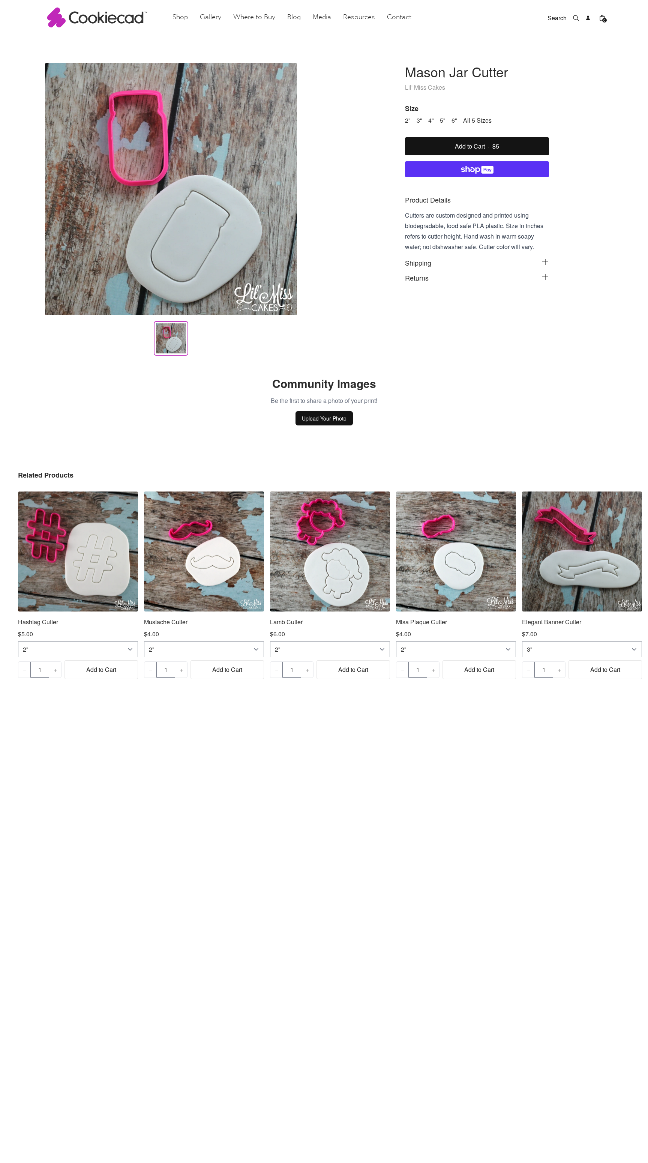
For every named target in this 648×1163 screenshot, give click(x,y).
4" (431, 120)
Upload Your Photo (324, 418)
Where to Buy (254, 17)
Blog (294, 17)
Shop (180, 17)
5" (443, 120)
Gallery (210, 17)
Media (322, 17)
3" (419, 120)
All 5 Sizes (477, 120)
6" (454, 120)
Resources (359, 17)
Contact (399, 17)
